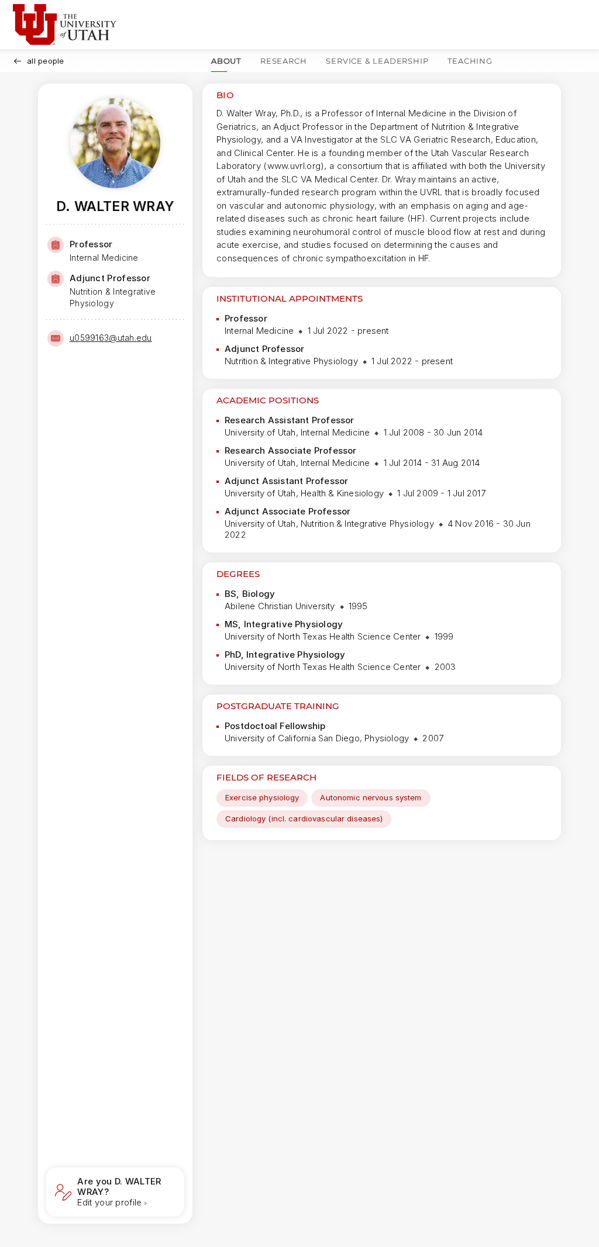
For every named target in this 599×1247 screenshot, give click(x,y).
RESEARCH (283, 60)
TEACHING (469, 60)
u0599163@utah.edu (111, 338)
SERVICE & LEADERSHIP (377, 60)
